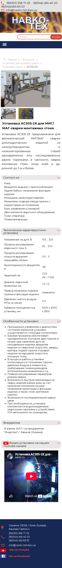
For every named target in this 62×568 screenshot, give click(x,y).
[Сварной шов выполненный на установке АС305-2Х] (26, 113)
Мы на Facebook (19, 556)
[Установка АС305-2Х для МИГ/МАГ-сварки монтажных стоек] (25, 88)
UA (48, 14)
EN (58, 14)
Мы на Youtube (19, 549)
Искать (56, 37)
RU (53, 14)
